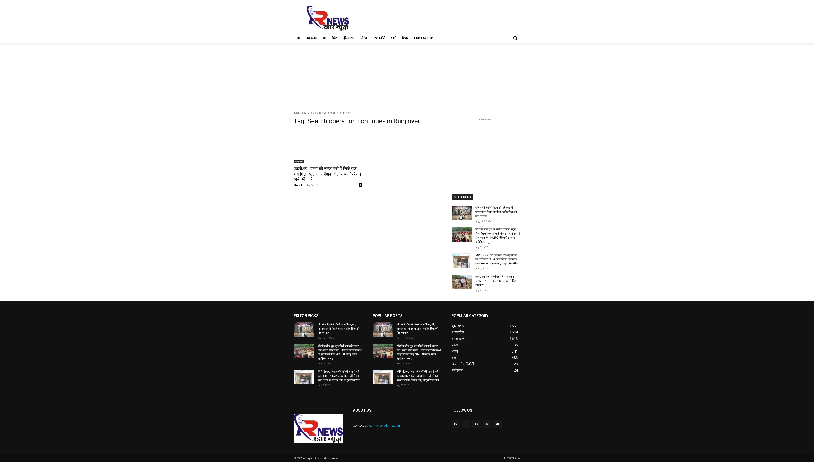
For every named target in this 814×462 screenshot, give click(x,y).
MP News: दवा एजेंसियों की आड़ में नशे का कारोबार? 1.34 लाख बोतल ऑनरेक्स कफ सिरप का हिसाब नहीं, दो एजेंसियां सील (496, 259)
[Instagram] (487, 424)
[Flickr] (476, 424)
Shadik (298, 185)
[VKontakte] (497, 424)
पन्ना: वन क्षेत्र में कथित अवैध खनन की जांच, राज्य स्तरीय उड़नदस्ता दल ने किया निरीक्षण (496, 280)
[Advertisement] (439, 18)
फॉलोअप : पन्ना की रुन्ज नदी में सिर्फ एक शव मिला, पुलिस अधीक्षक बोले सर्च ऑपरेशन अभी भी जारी (327, 174)
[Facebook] (466, 424)
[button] (515, 38)
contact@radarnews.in (384, 425)
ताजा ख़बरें (299, 161)
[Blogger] (456, 424)
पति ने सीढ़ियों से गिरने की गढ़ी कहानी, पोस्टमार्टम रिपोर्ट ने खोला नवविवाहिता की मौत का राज (496, 212)
